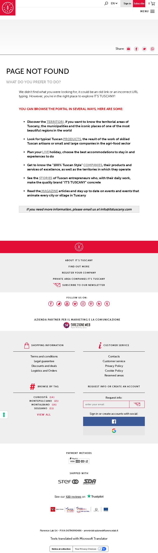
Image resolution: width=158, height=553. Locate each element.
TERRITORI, (56, 122)
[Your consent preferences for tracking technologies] (4, 415)
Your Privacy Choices (85, 549)
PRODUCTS (72, 139)
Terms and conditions (44, 356)
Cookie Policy (114, 370)
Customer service (114, 361)
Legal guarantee (44, 361)
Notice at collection (61, 549)
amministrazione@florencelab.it (101, 530)
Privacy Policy (114, 366)
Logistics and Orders (44, 370)
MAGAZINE (49, 191)
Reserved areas (114, 375)
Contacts (114, 356)
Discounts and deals (44, 366)
